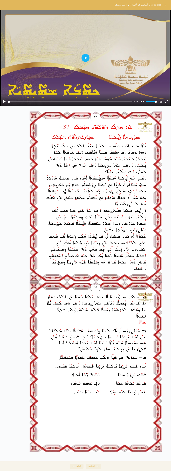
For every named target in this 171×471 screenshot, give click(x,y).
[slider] (70, 101)
